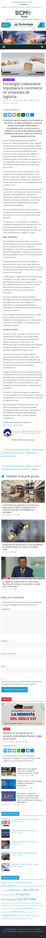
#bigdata (4, 883)
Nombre (5, 641)
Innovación (17, 911)
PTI (17, 916)
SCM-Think (19, 100)
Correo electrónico (9, 653)
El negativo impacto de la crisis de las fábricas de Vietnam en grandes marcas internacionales (21, 584)
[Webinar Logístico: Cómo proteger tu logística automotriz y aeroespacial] (8, 780)
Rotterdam (21, 916)
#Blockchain (11, 883)
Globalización (5, 912)
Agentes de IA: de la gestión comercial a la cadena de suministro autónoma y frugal (27, 771)
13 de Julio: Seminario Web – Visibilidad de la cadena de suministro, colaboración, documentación (22, 452)
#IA (22, 890)
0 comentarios (30, 100)
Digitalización (5, 908)
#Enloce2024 (5, 890)
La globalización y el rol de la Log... (24, 830)
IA (10, 912)
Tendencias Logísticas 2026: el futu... (25, 842)
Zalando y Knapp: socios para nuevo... (25, 864)
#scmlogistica (9, 899)
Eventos (6, 729)
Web (3, 666)
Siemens (37, 916)
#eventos (14, 890)
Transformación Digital (15, 918)
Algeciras (39, 903)
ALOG (3, 905)
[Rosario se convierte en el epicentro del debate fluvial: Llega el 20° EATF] (23, 704)
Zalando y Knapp (27, 918)
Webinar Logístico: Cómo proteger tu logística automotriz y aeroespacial (29, 783)
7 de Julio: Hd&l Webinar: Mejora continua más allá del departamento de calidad (21, 468)
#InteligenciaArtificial (8, 895)
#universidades (15, 903)
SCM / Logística (9, 80)
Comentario (6, 609)
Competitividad (30, 905)
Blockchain (8, 906)
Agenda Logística (31, 903)
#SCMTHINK (14, 103)
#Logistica (6, 103)
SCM (27, 915)
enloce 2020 (19, 908)
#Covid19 (19, 886)
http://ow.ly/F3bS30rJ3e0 (12, 425)
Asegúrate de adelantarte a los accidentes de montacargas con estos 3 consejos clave (22, 547)
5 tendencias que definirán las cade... (25, 853)
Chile (24, 905)
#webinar (23, 903)
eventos (26, 908)
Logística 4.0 (17, 844)
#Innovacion (31, 890)
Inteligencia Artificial (29, 912)
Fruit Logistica (35, 908)
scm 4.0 (32, 916)
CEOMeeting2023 (17, 905)
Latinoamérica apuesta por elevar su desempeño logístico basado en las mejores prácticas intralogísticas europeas (20, 509)
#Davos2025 (26, 886)
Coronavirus (40, 906)
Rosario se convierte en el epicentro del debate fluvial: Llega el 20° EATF (22, 735)
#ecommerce (34, 886)
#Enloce (41, 886)
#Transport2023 (5, 903)
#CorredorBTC (8, 885)
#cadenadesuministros (23, 882)
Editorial (12, 908)
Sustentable (4, 918)
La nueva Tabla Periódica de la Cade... (25, 819)
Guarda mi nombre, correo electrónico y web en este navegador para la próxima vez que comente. (21, 682)
